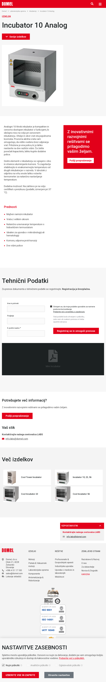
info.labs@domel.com (17, 438)
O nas (84, 563)
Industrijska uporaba (64, 566)
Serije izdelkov (17, 36)
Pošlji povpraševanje (81, 160)
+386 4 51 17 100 (14, 570)
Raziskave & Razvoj (90, 559)
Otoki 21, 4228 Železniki (12, 563)
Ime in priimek (13, 303)
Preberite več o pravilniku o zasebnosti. (69, 312)
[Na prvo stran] (7, 4)
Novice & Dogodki (89, 570)
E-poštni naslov (14, 328)
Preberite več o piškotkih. (72, 658)
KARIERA (85, 574)
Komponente (34, 573)
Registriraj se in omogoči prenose (76, 330)
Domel (4, 11)
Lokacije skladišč (13, 576)
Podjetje (10, 316)
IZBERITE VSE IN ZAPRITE (20, 675)
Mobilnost (59, 577)
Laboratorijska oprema (18, 11)
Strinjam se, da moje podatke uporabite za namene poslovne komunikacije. (74, 309)
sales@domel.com (14, 573)
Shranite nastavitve (59, 675)
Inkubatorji (33, 11)
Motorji (31, 559)
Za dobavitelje (87, 567)
